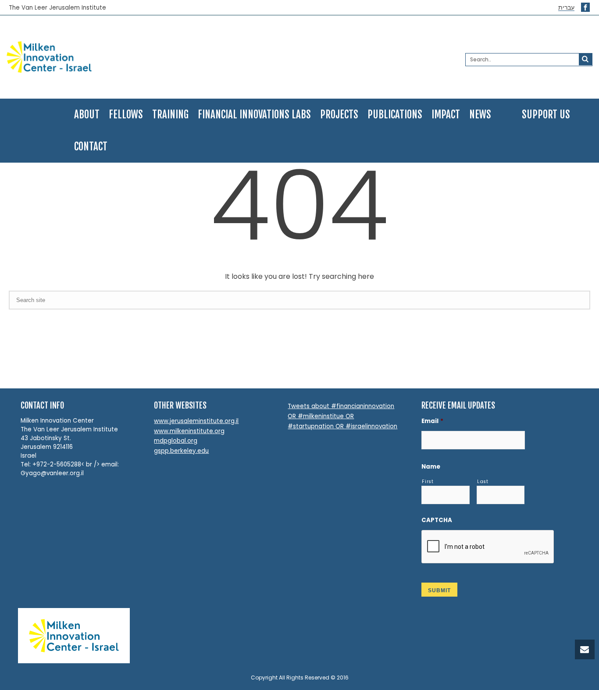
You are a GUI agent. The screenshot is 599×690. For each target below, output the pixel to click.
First (427, 481)
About (87, 114)
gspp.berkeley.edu (181, 451)
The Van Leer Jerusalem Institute (57, 8)
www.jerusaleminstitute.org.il (196, 421)
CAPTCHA (436, 520)
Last (482, 481)
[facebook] (585, 7)
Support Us (546, 114)
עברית (566, 7)
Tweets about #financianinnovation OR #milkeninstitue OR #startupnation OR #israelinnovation (342, 416)
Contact (90, 146)
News (480, 114)
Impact (445, 114)
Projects (339, 114)
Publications (394, 114)
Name (430, 466)
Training (170, 114)
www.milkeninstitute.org (189, 431)
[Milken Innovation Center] (101, 57)
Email (432, 421)
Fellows (126, 114)
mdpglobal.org (175, 441)
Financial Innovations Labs (254, 114)
